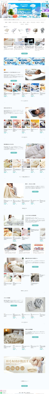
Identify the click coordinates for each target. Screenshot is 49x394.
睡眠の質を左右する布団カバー (31, 310)
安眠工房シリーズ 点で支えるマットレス (12, 72)
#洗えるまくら (26, 24)
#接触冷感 (6, 22)
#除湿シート (24, 22)
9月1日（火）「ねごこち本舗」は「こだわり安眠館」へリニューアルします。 (12, 19)
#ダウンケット (38, 22)
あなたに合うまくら (8, 119)
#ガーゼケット (22, 24)
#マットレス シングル (33, 22)
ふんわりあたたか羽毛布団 (30, 267)
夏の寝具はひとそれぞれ (9, 166)
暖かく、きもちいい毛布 (30, 216)
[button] (7, 10)
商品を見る (25, 159)
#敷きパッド (28, 22)
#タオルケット (42, 22)
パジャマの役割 (7, 360)
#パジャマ (21, 22)
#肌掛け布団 (10, 22)
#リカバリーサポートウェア (15, 22)
